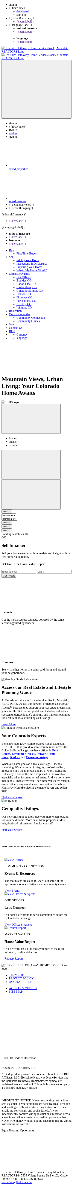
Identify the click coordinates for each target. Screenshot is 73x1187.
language (21, 334)
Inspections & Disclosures (31, 260)
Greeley (30, 750)
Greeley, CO (23, 300)
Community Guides (28, 317)
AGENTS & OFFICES (23, 984)
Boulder (15, 753)
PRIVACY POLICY (21, 975)
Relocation (15, 307)
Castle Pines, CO (26, 283)
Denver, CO (23, 290)
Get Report (9, 572)
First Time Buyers (27, 250)
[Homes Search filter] (31, 491)
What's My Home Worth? (31, 267)
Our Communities (19, 310)
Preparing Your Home (29, 263)
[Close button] (31, 415)
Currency (22, 331)
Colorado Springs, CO (29, 287)
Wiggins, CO (24, 304)
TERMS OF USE (19, 971)
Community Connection (30, 314)
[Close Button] (31, 461)
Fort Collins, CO (26, 297)
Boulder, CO (24, 277)
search (6, 519)
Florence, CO (24, 294)
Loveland (18, 750)
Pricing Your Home (27, 256)
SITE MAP (16, 988)
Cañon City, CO (26, 280)
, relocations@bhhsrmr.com (22, 1177)
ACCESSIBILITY (20, 978)
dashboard (22, 11)
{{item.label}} (25, 21)
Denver (41, 750)
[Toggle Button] (36, 86)
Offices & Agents (19, 270)
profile (13, 130)
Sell (11, 253)
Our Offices (23, 273)
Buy (11, 246)
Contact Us (15, 324)
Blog (12, 327)
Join (11, 321)
